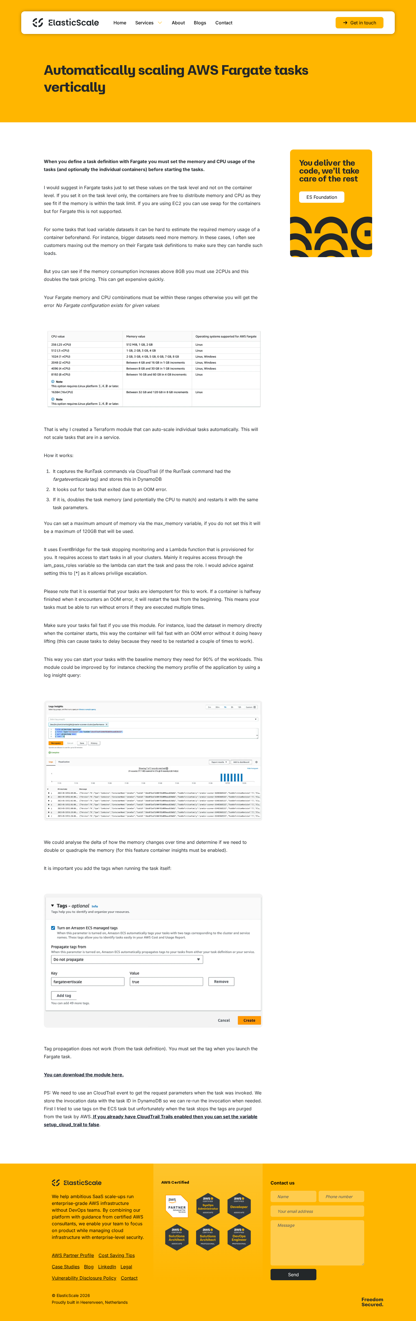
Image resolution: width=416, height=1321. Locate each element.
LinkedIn (107, 1266)
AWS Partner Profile (73, 1255)
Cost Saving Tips (116, 1255)
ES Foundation (321, 197)
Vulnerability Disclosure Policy (84, 1278)
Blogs (200, 22)
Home (119, 22)
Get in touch (363, 22)
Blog (89, 1266)
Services (144, 22)
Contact (223, 22)
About (178, 22)
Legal (126, 1266)
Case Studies (66, 1266)
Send (293, 1274)
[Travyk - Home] (66, 22)
